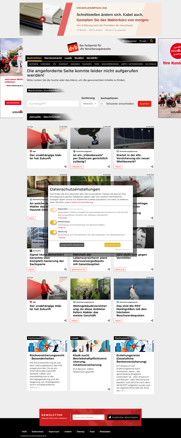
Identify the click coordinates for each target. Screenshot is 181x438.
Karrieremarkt (53, 58)
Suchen (144, 103)
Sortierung (88, 98)
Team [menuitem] (92, 431)
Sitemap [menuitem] (80, 431)
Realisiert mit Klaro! (122, 250)
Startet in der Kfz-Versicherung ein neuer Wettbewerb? (133, 158)
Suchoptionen (109, 98)
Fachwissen (35, 338)
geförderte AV (78, 269)
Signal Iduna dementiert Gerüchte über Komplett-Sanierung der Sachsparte (47, 259)
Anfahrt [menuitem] (68, 431)
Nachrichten (34, 58)
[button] (65, 166)
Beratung (119, 269)
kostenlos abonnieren (125, 417)
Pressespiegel (130, 41)
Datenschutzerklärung (82, 202)
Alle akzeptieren (112, 245)
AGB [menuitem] (24, 431)
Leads (68, 58)
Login (144, 41)
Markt (118, 166)
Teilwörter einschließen (120, 103)
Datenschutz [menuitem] (38, 431)
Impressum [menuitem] (54, 431)
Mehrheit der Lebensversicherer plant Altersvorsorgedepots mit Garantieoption (90, 259)
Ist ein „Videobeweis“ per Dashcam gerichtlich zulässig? (90, 158)
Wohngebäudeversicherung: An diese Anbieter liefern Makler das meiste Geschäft (90, 310)
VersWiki (92, 58)
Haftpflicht (77, 166)
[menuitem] (128, 40)
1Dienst (61, 227)
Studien (79, 58)
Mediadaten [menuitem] (105, 431)
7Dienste (62, 218)
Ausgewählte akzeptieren (72, 245)
